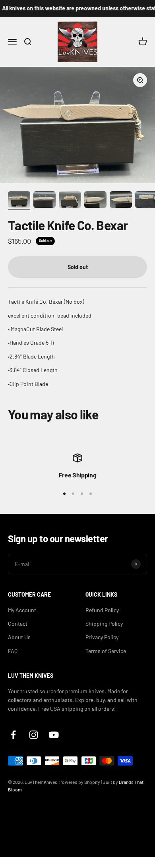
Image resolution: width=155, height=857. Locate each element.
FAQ (12, 651)
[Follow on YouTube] (53, 734)
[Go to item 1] (19, 200)
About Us (19, 637)
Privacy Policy (101, 637)
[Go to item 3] (70, 200)
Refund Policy (102, 610)
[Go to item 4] (95, 200)
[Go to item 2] (44, 200)
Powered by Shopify (79, 782)
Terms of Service (105, 651)
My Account (22, 610)
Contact (17, 623)
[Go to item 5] (121, 200)
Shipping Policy (104, 623)
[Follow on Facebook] (13, 734)
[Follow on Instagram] (33, 734)
